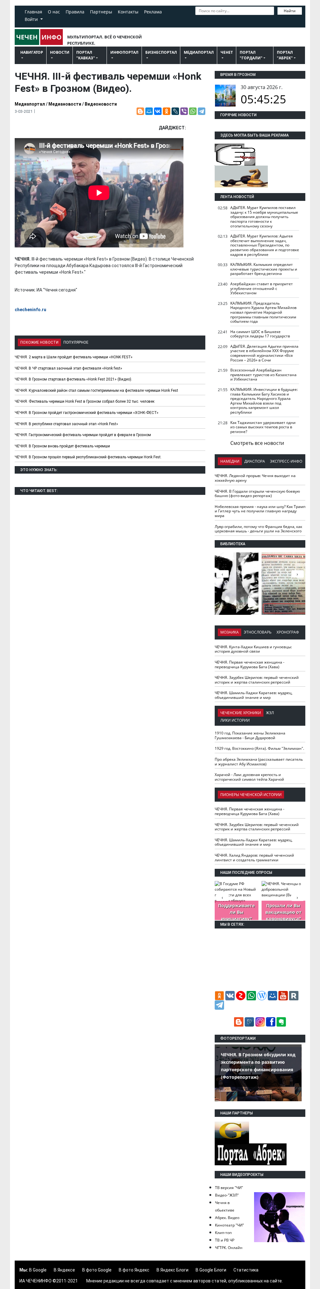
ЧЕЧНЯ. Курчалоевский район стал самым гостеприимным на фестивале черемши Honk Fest (96, 390)
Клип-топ (223, 1232)
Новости (59, 52)
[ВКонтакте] (158, 111)
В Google (38, 1269)
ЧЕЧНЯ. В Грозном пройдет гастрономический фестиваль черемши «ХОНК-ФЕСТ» (86, 413)
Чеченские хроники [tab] (240, 712)
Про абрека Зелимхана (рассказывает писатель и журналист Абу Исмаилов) (259, 762)
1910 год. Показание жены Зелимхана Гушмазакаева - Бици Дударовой (250, 735)
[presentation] (297, 574)
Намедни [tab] (229, 461)
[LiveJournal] (175, 111)
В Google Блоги (211, 1269)
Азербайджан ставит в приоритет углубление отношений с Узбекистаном (261, 288)
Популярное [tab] (75, 342)
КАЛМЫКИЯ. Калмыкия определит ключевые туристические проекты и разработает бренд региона (263, 269)
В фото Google (97, 1269)
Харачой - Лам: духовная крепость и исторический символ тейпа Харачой (249, 777)
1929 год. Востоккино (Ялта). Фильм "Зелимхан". (259, 748)
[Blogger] (140, 111)
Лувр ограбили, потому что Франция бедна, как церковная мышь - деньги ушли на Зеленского (258, 529)
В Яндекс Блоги (172, 1269)
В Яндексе (64, 1269)
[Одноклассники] (166, 111)
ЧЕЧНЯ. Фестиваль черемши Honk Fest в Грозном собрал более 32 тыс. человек (84, 401)
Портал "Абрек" (285, 55)
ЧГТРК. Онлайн (228, 1247)
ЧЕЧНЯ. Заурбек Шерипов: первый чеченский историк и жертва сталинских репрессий (257, 680)
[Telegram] (201, 111)
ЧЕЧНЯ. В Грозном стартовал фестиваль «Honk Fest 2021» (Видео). (73, 379)
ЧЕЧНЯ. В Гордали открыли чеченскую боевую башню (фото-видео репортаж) (257, 494)
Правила (75, 12)
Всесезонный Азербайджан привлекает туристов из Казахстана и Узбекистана (263, 374)
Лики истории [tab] (235, 720)
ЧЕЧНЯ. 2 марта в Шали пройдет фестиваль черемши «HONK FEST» (73, 357)
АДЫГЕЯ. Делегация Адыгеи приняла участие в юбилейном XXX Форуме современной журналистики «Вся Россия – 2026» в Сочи (264, 353)
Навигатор (31, 52)
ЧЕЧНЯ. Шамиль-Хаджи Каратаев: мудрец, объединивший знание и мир (253, 695)
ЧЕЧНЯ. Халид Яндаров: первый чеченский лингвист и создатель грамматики (254, 858)
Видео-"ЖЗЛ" (227, 1195)
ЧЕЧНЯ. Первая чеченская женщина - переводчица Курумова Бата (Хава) (249, 664)
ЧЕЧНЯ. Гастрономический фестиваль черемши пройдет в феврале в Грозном (83, 435)
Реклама (153, 12)
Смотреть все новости (257, 443)
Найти (290, 10)
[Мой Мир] (149, 111)
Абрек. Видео (227, 1217)
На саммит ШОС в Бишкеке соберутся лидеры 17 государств (260, 334)
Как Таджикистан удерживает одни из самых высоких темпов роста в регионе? (263, 427)
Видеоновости (101, 104)
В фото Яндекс (134, 1269)
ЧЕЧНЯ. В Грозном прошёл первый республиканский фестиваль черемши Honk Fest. (88, 457)
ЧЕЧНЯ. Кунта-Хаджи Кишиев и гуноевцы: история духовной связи (253, 649)
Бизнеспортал (161, 52)
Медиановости (64, 104)
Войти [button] (32, 19)
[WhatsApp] (193, 111)
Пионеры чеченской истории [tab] (251, 794)
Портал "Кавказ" (85, 55)
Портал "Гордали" (251, 55)
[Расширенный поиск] (198, 19)
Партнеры (101, 12)
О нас (54, 12)
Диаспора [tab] (254, 461)
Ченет (227, 52)
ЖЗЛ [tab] (270, 712)
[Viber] (184, 111)
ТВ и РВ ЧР (224, 1240)
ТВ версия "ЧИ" (229, 1187)
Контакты (128, 12)
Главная (33, 12)
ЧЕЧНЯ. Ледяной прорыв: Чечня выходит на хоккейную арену (255, 478)
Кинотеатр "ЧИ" (229, 1225)
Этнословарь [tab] (258, 632)
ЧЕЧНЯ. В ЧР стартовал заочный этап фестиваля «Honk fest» (68, 368)
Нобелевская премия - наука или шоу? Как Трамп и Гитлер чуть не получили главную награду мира (260, 511)
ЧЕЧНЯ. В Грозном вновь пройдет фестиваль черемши (62, 446)
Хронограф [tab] (288, 632)
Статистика (245, 1269)
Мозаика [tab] (229, 632)
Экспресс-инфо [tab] (286, 461)
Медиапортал (199, 52)
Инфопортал (124, 52)
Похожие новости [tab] (39, 342)
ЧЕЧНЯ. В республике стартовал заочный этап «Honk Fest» (66, 424)
